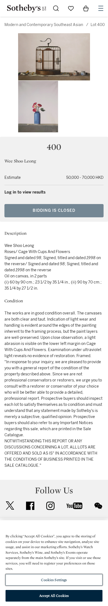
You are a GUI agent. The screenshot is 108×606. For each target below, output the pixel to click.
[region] (54, 563)
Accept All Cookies (54, 595)
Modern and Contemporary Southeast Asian (43, 24)
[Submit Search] (56, 8)
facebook (30, 506)
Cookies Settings (54, 579)
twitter (10, 505)
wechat (98, 506)
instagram (50, 506)
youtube (74, 505)
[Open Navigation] (101, 8)
